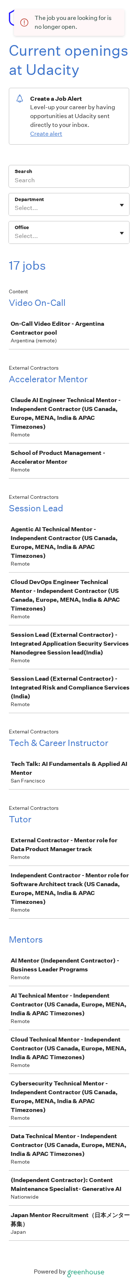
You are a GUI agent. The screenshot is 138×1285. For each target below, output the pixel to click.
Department (29, 199)
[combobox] (15, 208)
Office (22, 227)
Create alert (46, 133)
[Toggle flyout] (121, 205)
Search (23, 171)
